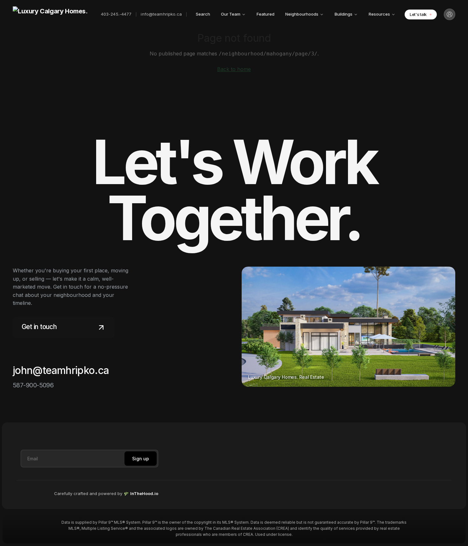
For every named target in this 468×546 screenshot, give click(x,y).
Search (203, 14)
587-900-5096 (33, 385)
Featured (265, 14)
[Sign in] (449, 14)
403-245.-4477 (116, 14)
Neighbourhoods (301, 14)
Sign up (140, 458)
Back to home (234, 69)
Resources (379, 14)
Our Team (230, 14)
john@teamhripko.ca (61, 370)
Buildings (343, 14)
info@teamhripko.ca (161, 14)
